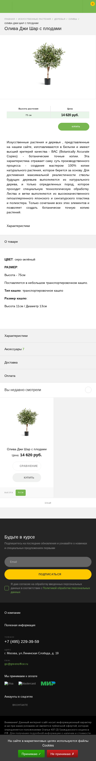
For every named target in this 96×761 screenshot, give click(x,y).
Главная (44, 6)
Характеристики (18, 226)
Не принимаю (62, 753)
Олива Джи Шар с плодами (27, 449)
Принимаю (31, 753)
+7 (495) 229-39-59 (21, 641)
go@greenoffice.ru (16, 664)
